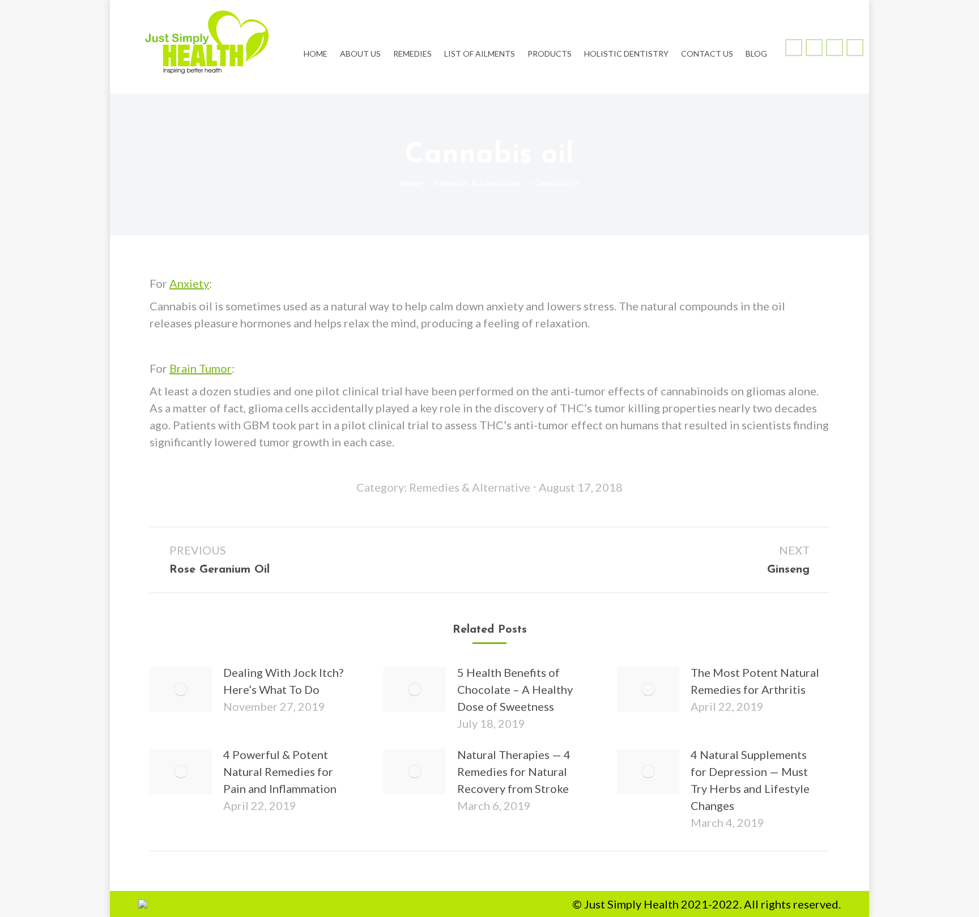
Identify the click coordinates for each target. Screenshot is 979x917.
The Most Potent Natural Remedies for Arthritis (755, 681)
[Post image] (181, 689)
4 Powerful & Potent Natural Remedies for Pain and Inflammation (280, 771)
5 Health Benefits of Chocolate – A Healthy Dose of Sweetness (515, 689)
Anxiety (189, 283)
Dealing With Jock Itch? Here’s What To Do (283, 681)
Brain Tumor (200, 368)
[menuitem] (315, 46)
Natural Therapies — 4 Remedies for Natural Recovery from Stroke (514, 771)
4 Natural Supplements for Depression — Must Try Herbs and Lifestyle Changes (750, 780)
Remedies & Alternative (469, 487)
